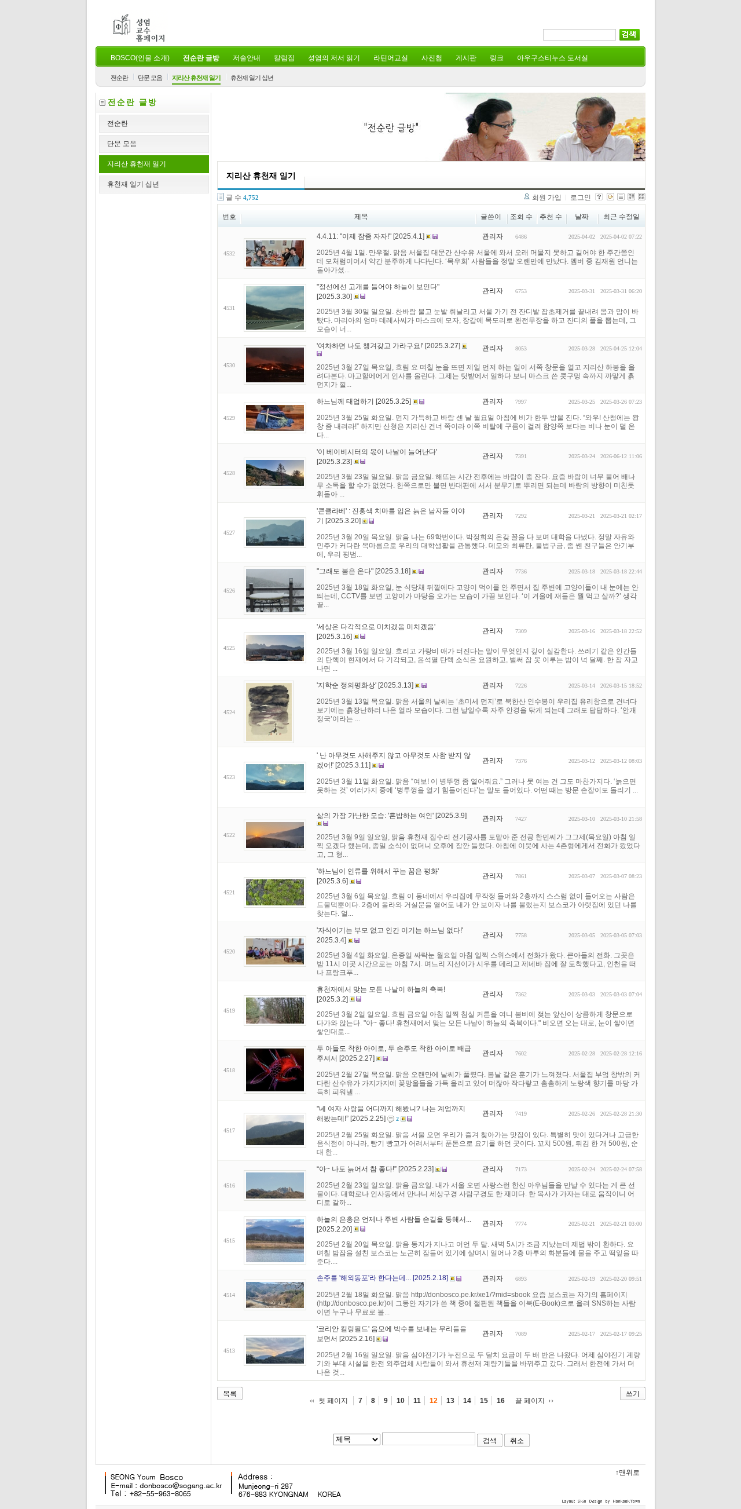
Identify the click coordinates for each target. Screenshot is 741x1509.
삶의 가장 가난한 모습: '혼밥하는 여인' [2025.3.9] (392, 816)
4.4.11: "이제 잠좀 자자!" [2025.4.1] (370, 236)
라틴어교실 (390, 58)
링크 (497, 58)
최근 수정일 (621, 217)
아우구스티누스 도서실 (552, 58)
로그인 (580, 197)
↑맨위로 (627, 1472)
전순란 (119, 77)
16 (501, 1401)
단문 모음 (150, 77)
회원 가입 (547, 197)
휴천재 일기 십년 (251, 77)
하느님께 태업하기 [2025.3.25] (364, 401)
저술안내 (247, 58)
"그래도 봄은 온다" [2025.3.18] (363, 571)
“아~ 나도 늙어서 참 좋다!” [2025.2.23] (375, 1169)
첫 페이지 (333, 1401)
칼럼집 (284, 58)
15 (484, 1401)
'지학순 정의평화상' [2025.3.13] (365, 685)
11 (417, 1401)
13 (450, 1401)
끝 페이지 (530, 1401)
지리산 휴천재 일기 (196, 77)
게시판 (466, 58)
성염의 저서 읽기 (334, 58)
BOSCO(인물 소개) (140, 58)
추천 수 (551, 217)
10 (401, 1401)
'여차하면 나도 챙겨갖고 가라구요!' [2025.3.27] (388, 346)
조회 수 (521, 217)
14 (467, 1401)
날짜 (582, 217)
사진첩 (431, 58)
